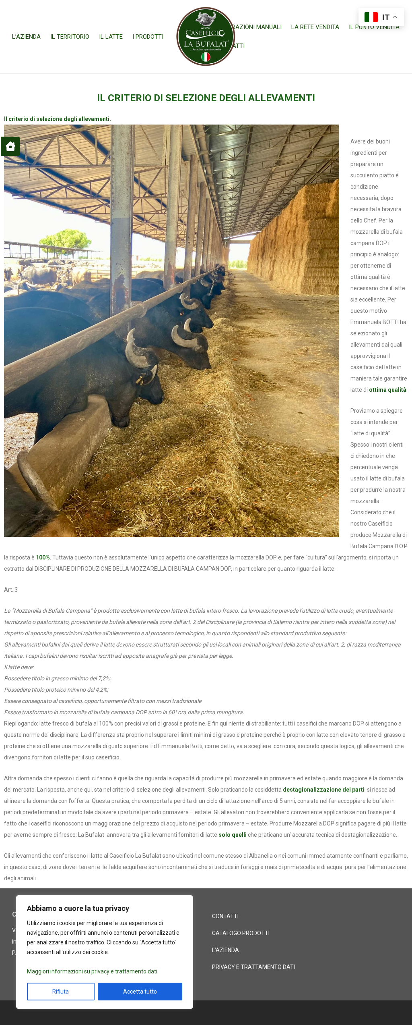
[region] (104, 952)
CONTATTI (225, 916)
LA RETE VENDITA (315, 27)
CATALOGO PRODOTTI (241, 933)
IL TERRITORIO (69, 36)
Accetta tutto (140, 991)
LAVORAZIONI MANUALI (249, 27)
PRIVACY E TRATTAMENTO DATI (253, 967)
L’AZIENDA (26, 36)
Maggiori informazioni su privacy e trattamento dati (92, 971)
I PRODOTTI (147, 36)
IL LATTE (111, 36)
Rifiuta (60, 991)
